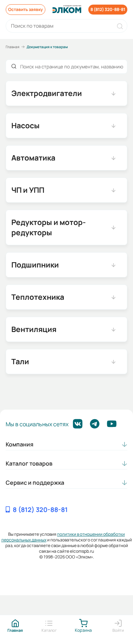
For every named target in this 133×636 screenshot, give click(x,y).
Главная (13, 47)
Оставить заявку (25, 9)
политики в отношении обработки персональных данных (63, 537)
